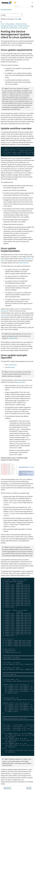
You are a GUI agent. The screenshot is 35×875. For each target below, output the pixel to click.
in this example (12, 338)
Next (28, 788)
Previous (8, 788)
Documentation (6, 10)
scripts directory (23, 263)
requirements (21, 382)
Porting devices (9, 24)
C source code (12, 365)
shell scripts (11, 367)
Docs (2, 24)
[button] (32, 2)
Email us (16, 19)
